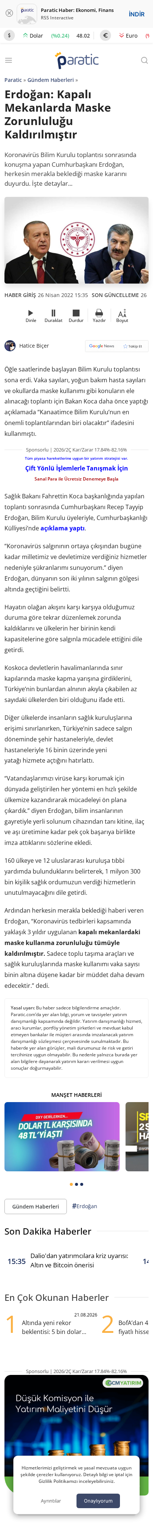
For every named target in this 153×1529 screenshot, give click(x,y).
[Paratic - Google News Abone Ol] (117, 348)
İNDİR (136, 14)
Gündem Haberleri (50, 79)
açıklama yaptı (62, 528)
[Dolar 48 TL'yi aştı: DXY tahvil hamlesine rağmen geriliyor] (62, 1136)
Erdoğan (84, 1206)
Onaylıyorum (98, 1501)
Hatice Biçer (34, 345)
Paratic (13, 79)
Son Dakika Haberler (47, 1231)
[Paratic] (76, 61)
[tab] (71, 1184)
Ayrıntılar (51, 1500)
